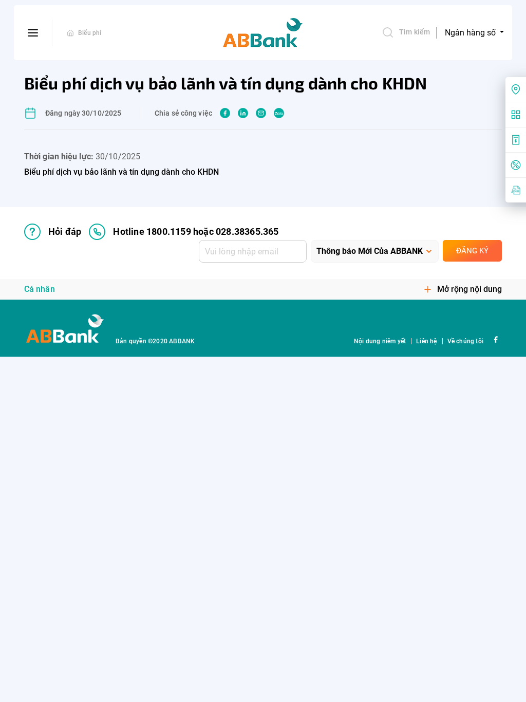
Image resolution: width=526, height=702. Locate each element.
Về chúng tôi (465, 341)
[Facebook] (495, 338)
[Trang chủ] (70, 32)
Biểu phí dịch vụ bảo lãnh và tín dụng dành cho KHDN (121, 172)
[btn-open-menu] (33, 33)
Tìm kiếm (414, 32)
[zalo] (279, 113)
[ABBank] (263, 33)
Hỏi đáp (64, 231)
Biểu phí (90, 32)
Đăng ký (472, 250)
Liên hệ (426, 341)
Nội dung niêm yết (380, 341)
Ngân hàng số (471, 33)
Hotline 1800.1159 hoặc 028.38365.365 (195, 231)
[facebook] (225, 113)
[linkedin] (243, 113)
